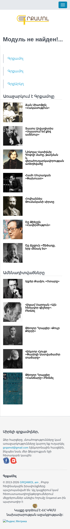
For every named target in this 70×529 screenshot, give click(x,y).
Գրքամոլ (15, 58)
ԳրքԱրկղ (16, 84)
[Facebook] (6, 460)
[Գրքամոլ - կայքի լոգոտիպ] (33, 20)
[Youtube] (13, 460)
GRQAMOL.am (29, 482)
